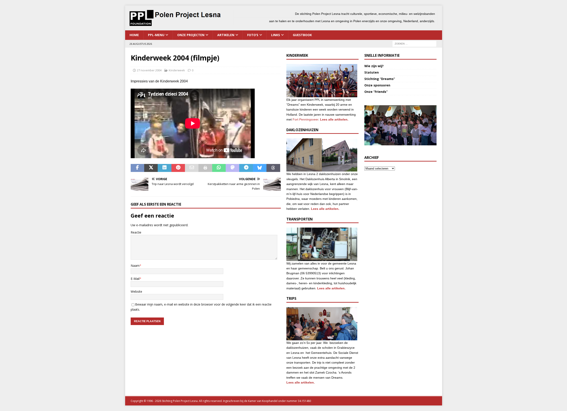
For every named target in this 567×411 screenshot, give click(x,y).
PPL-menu (156, 35)
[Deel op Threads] (273, 168)
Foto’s (252, 35)
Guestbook (302, 35)
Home (134, 35)
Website (136, 291)
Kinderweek (177, 70)
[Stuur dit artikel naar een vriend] (191, 168)
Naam (135, 265)
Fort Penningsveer (305, 119)
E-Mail (135, 279)
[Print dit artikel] (205, 168)
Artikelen (225, 35)
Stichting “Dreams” (379, 79)
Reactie (136, 232)
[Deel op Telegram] (246, 168)
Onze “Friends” (376, 92)
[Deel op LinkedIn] (164, 168)
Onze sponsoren (377, 85)
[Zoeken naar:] (414, 43)
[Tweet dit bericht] (151, 168)
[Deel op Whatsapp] (219, 168)
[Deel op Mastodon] (232, 168)
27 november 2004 (149, 70)
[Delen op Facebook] (137, 168)
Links (275, 35)
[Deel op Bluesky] (259, 168)
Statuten (371, 72)
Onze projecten (190, 35)
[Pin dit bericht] (178, 168)
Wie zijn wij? (374, 66)
